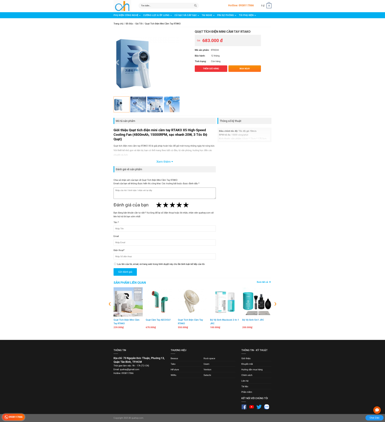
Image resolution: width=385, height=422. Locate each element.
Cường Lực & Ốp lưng (156, 15)
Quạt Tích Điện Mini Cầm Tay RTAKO (223, 31)
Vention (207, 369)
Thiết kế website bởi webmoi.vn (159, 418)
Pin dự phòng (226, 15)
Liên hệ (244, 381)
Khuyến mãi (247, 364)
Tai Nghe (207, 15)
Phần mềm (246, 392)
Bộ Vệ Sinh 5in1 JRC (253, 319)
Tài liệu (244, 386)
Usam (206, 364)
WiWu (173, 375)
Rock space (209, 358)
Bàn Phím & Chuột (179, 21)
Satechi (207, 375)
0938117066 (15, 417)
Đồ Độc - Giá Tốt (124, 21)
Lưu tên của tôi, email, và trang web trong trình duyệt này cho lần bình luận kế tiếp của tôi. (161, 264)
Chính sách (246, 375)
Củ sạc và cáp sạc (185, 15)
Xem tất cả (263, 282)
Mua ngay (245, 68)
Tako (173, 364)
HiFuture (175, 369)
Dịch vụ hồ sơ (203, 21)
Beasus (174, 358)
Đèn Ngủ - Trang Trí (150, 21)
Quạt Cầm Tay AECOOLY (158, 319)
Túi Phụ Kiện (246, 15)
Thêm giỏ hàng (211, 68)
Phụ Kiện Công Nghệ (126, 15)
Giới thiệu (246, 358)
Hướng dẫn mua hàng (252, 369)
